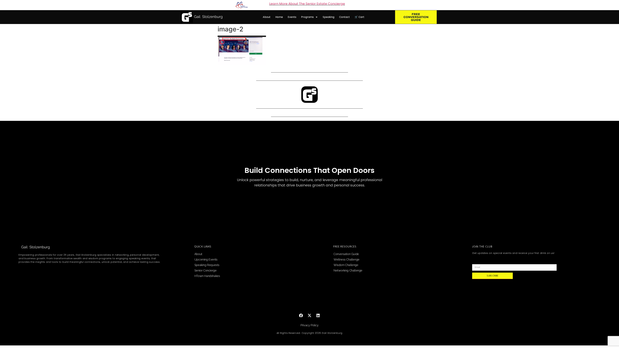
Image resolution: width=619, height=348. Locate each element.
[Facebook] (301, 315)
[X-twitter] (309, 315)
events (292, 17)
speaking (328, 17)
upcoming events (205, 259)
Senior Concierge (205, 270)
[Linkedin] (318, 315)
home (279, 17)
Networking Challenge (348, 270)
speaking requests (206, 265)
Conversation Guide (346, 254)
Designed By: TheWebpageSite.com (309, 339)
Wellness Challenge (346, 259)
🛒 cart (359, 17)
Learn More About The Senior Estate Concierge (307, 3)
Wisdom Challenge (346, 265)
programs (307, 17)
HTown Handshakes (207, 276)
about (266, 17)
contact (344, 17)
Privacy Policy (309, 325)
